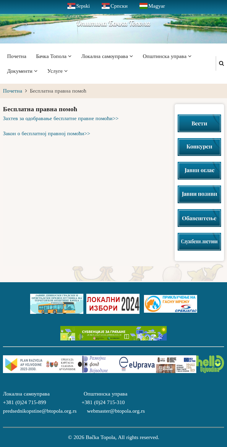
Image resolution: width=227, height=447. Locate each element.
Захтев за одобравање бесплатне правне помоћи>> (61, 118)
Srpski (83, 6)
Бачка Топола (52, 56)
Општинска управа (165, 56)
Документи (20, 71)
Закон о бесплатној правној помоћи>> (46, 133)
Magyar (156, 6)
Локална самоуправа (105, 56)
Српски (119, 6)
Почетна (16, 56)
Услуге (55, 71)
